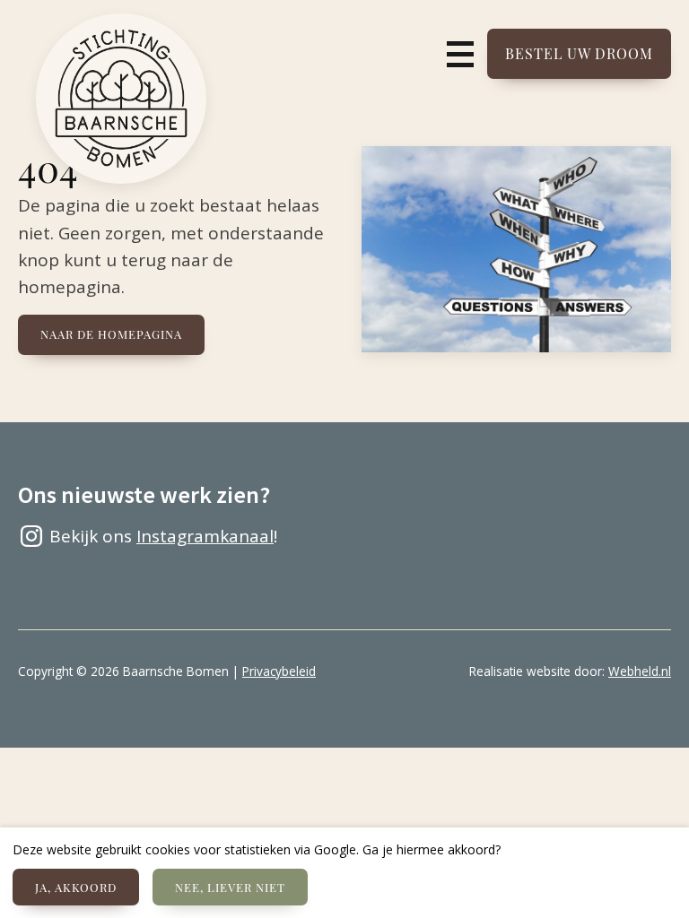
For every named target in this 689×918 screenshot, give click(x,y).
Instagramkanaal (205, 536)
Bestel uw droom (579, 53)
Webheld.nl (639, 671)
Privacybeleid (279, 671)
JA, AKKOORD (76, 887)
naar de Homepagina (111, 334)
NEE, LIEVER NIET (230, 887)
